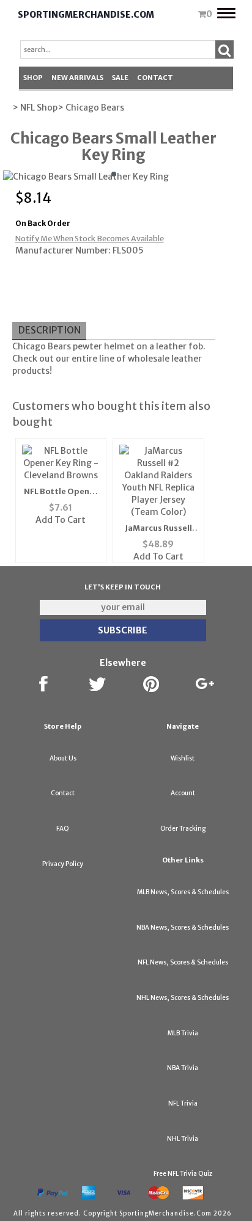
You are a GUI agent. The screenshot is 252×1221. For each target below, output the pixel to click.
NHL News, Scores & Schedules (182, 998)
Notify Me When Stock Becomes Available (89, 238)
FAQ (62, 829)
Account (183, 793)
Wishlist (183, 758)
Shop (33, 77)
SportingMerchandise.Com (86, 14)
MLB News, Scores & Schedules (183, 892)
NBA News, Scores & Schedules (182, 927)
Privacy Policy (62, 864)
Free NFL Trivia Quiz (183, 1174)
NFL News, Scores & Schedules (183, 962)
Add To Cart (60, 519)
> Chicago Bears (90, 107)
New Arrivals (77, 77)
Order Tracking (183, 829)
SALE (120, 77)
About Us (63, 758)
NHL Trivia (182, 1139)
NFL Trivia (183, 1103)
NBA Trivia (182, 1068)
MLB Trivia (183, 1033)
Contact (155, 77)
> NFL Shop (34, 107)
